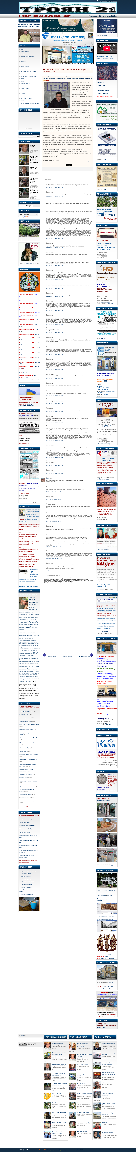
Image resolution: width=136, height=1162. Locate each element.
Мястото (100, 890)
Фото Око (23, 91)
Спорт (22, 81)
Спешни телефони (103, 93)
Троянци (23, 78)
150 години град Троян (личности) (105, 916)
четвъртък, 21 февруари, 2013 (54, 187)
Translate (30, 217)
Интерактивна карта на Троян (105, 96)
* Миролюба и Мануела (25, 721)
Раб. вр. (105, 988)
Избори (22, 59)
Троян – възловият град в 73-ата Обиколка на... (34, 191)
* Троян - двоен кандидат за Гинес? (28, 737)
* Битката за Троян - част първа (27, 825)
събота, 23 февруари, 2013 (54, 531)
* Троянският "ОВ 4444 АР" (26, 774)
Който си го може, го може (27, 73)
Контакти (109, 895)
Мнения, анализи (25, 51)
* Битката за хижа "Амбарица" (26, 828)
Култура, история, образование (28, 71)
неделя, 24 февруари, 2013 (54, 546)
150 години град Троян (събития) (105, 919)
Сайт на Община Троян (26, 879)
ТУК (23, 326)
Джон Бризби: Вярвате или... (59, 1122)
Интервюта (23, 54)
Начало (22, 49)
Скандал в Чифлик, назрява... (84, 1122)
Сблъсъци (23, 64)
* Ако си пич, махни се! (25, 718)
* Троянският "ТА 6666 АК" (25, 786)
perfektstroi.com (103, 479)
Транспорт (101, 82)
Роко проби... (105, 1122)
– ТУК (104, 189)
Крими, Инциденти (25, 83)
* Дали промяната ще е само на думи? (29, 724)
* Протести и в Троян (24, 832)
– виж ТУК (104, 35)
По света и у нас (25, 66)
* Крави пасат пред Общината (26, 729)
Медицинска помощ (103, 88)
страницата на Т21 (29, 263)
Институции (101, 85)
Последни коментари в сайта (28, 95)
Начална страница (67, 656)
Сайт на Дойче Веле (26, 873)
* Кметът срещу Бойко (24, 822)
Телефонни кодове (103, 90)
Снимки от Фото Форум (26, 887)
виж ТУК (37, 342)
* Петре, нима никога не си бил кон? (28, 742)
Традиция (23, 93)
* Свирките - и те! (23, 714)
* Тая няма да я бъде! (24, 747)
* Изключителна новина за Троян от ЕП (29, 801)
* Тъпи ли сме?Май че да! (25, 711)
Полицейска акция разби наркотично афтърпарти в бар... (108, 1074)
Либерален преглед (25, 876)
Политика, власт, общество (27, 56)
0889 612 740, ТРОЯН (106, 215)
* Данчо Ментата (23, 751)
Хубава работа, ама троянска (28, 76)
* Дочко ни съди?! (23, 777)
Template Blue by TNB (40, 1150)
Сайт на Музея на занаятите (28, 881)
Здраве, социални (25, 68)
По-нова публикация (51, 656)
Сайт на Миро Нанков (26, 884)
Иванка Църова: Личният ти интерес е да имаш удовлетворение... (59, 1054)
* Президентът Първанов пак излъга (28, 759)
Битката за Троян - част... (83, 1112)
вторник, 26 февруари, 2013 (54, 558)
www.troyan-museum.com (107, 958)
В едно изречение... (57, 1093)
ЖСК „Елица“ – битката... (83, 1064)
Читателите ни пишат (26, 86)
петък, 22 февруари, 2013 (53, 491)
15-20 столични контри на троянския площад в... (34, 180)
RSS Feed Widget (29, 128)
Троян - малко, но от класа (28, 239)
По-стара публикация (84, 656)
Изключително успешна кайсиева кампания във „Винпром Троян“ (29, 25)
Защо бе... (104, 1082)
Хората (105, 890)
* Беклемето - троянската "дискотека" (28, 754)
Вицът (22, 100)
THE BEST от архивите (26, 98)
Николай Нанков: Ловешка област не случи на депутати (65, 71)
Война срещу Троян (25, 797)
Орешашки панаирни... (33, 146)
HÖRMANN (106, 426)
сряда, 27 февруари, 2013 (53, 569)
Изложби (110, 986)
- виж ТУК (37, 334)
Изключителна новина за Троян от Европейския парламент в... (108, 1093)
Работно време (102, 895)
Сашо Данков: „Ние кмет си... (33, 168)
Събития (100, 893)
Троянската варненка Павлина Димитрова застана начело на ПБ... (84, 1045)
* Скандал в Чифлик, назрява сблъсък (28, 819)
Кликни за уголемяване (103, 549)
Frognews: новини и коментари (28, 871)
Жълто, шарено (24, 88)
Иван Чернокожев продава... (59, 1102)
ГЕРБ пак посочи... (81, 1083)
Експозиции (112, 890)
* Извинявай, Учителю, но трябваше (28, 781)
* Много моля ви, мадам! (25, 794)
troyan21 (48, 478)
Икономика (23, 61)
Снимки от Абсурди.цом (27, 894)
